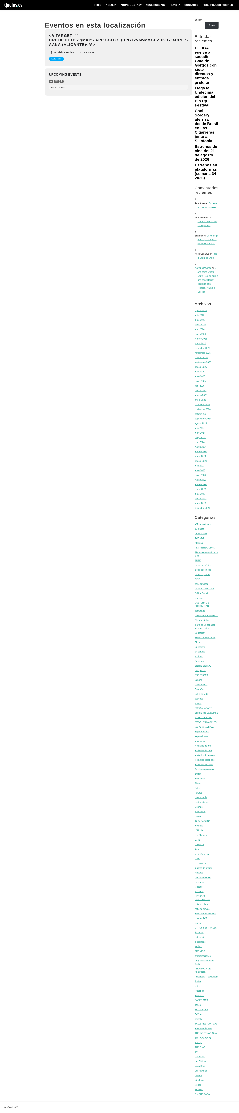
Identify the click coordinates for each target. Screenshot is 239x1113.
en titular (199, 656)
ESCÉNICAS (201, 675)
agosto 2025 (201, 367)
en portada (200, 652)
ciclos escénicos (203, 570)
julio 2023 (199, 466)
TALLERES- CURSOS (206, 1024)
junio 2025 (200, 376)
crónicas (199, 598)
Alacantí (199, 543)
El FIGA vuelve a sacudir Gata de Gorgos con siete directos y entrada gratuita (206, 65)
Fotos (197, 788)
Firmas (198, 783)
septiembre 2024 (203, 419)
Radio (198, 981)
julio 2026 (199, 315)
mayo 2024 (200, 437)
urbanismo (200, 1056)
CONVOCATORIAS (204, 588)
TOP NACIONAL (203, 1038)
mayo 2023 (200, 475)
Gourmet (199, 807)
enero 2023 (200, 489)
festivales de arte (203, 746)
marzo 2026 (200, 334)
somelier (199, 1019)
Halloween (200, 811)
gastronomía (201, 797)
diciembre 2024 (202, 404)
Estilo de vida (201, 694)
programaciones (203, 956)
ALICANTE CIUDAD (205, 548)
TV (196, 1052)
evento (198, 703)
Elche (197, 642)
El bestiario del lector (205, 637)
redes (197, 986)
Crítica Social (201, 593)
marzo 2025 (200, 390)
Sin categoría (201, 1009)
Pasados (199, 932)
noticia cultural (202, 904)
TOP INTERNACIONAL (206, 1033)
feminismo (200, 741)
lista (197, 849)
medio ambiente (203, 877)
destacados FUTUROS (206, 615)
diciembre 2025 (202, 348)
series (198, 1005)
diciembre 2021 (202, 508)
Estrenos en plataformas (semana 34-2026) (206, 171)
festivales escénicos (205, 760)
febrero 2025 (201, 395)
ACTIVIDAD (201, 533)
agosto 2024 (201, 423)
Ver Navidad (201, 1071)
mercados (199, 882)
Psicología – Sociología (206, 977)
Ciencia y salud (202, 574)
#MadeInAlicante (203, 524)
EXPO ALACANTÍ (203, 708)
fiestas (198, 774)
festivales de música (205, 755)
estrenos (199, 699)
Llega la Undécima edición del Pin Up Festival (205, 96)
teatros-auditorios (203, 1028)
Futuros (198, 793)
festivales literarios (204, 764)
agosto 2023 (201, 461)
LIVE (197, 858)
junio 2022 (200, 494)
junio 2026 (200, 320)
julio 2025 (199, 371)
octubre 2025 (201, 357)
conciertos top (201, 584)
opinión (198, 923)
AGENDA (199, 538)
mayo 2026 (200, 324)
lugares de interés (203, 868)
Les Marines (201, 835)
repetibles (199, 991)
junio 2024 (200, 433)
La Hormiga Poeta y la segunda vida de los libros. (208, 240)
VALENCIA (200, 1061)
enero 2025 (200, 400)
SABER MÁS (201, 1000)
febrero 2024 (201, 451)
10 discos (199, 529)
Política (198, 946)
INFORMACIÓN (203, 821)
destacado (200, 611)
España (198, 680)
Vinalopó (199, 1080)
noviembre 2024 (203, 409)
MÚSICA (199, 891)
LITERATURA (202, 854)
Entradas (199, 661)
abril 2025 (200, 386)
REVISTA (199, 995)
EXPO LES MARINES (206, 722)
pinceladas (200, 942)
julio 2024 (199, 428)
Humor (198, 816)
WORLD (199, 1089)
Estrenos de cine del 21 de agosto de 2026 (206, 153)
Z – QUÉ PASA (202, 1094)
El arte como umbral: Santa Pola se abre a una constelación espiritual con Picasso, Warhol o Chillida (208, 280)
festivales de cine (203, 750)
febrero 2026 (201, 339)
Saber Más (56, 59)
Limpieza (199, 844)
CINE (197, 579)
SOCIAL (199, 1014)
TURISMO (200, 1047)
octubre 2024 (201, 414)
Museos (198, 887)
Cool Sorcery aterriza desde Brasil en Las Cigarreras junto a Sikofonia (206, 126)
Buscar (198, 20)
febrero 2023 (201, 484)
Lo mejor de (200, 863)
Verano (198, 1075)
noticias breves (202, 909)
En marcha (200, 647)
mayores (199, 873)
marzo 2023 (200, 480)
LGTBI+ (198, 840)
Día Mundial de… (203, 620)
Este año (199, 689)
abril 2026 (200, 329)
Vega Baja (200, 1066)
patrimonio (200, 937)
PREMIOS (200, 951)
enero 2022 (200, 503)
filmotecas (200, 778)
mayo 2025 (200, 381)
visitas (198, 1085)
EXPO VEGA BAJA (204, 727)
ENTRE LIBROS (203, 666)
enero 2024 (200, 456)
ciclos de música (203, 565)
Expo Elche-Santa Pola (206, 713)
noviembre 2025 (203, 353)
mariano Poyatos (203, 268)
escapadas (200, 670)
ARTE (198, 560)
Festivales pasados (204, 769)
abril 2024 (200, 442)
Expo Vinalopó (202, 731)
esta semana (201, 684)
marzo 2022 (200, 498)
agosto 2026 (201, 310)
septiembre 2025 (203, 362)
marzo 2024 (200, 447)
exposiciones (201, 736)
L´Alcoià (199, 830)
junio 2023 (200, 470)
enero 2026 (200, 343)
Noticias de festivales (205, 913)
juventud (199, 826)
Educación (200, 633)
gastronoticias (201, 802)
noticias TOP (201, 918)
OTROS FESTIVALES (206, 928)
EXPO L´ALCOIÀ (203, 717)
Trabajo (198, 1042)
